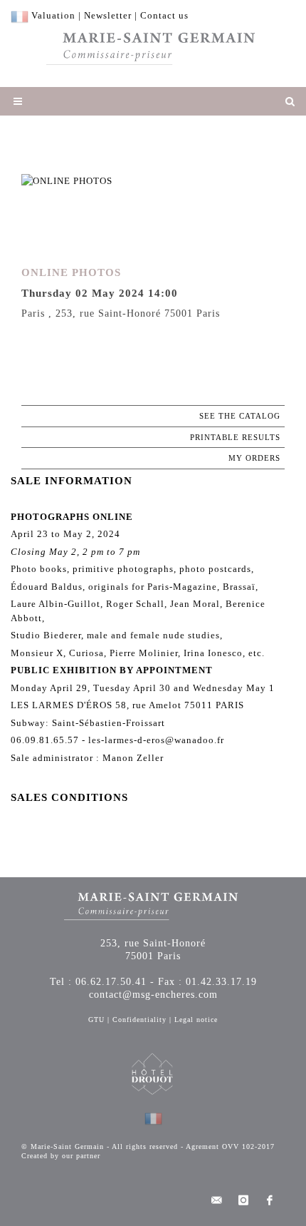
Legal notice (196, 1019)
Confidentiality (139, 1019)
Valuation (53, 15)
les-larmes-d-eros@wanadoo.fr (156, 740)
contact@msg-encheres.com (153, 994)
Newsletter (108, 15)
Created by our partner (60, 1156)
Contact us (164, 15)
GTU (96, 1019)
